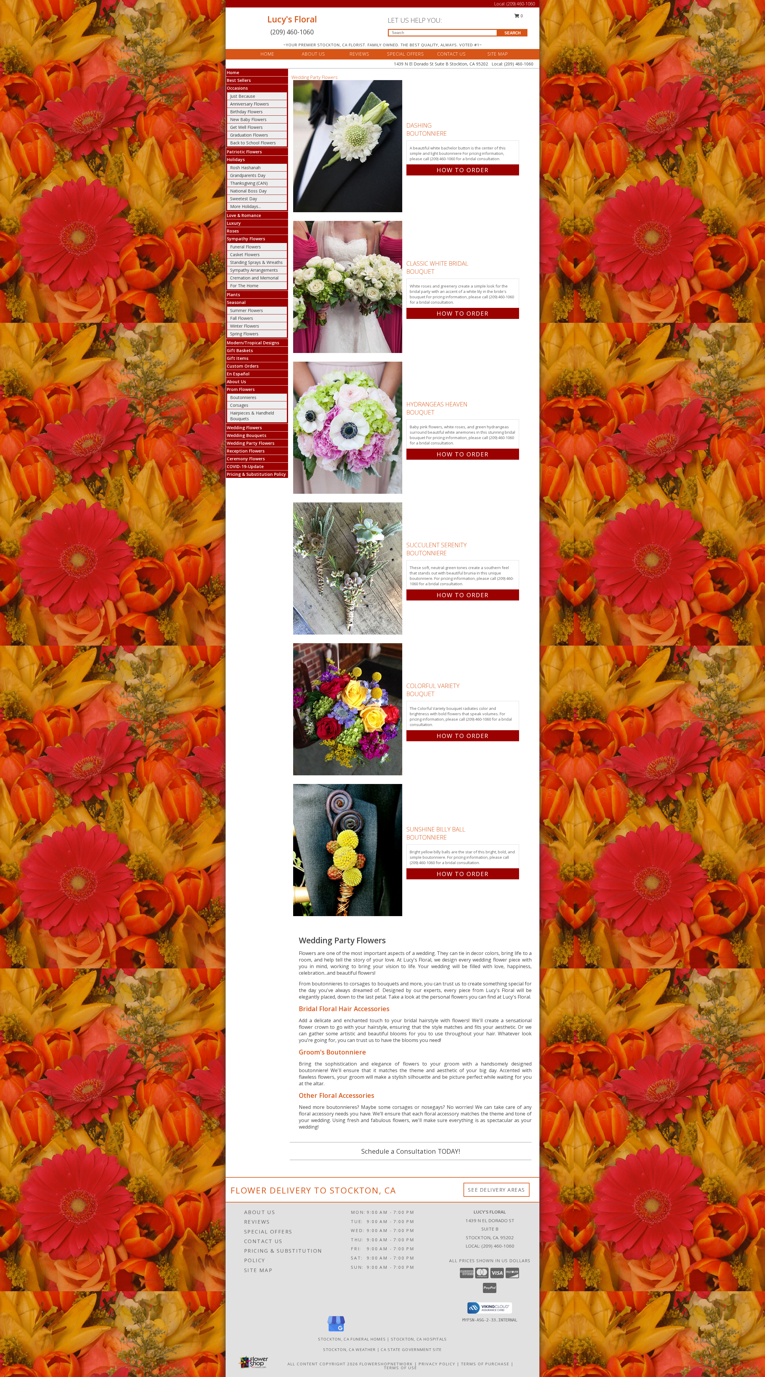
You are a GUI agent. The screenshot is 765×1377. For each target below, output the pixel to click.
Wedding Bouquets (246, 435)
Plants (233, 294)
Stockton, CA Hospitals (419, 1339)
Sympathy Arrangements (254, 270)
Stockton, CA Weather (349, 1349)
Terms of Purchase (485, 1364)
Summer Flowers (246, 310)
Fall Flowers (241, 318)
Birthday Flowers (246, 111)
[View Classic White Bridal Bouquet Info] (348, 287)
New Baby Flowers (248, 119)
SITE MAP (497, 54)
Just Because (242, 96)
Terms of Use (400, 1367)
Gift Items (237, 358)
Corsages (239, 405)
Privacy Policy (437, 1364)
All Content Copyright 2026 (322, 1364)
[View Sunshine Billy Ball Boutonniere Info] (348, 850)
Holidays (236, 159)
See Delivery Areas (496, 1189)
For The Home (244, 285)
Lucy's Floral (292, 19)
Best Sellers (239, 80)
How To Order (463, 170)
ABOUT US (313, 54)
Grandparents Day (247, 175)
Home (233, 72)
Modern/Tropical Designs (253, 343)
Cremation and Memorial (254, 278)
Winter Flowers (244, 326)
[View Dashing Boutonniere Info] (348, 146)
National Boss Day (248, 191)
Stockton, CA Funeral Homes (352, 1339)
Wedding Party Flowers (250, 443)
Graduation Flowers (249, 135)
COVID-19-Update (245, 466)
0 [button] (521, 16)
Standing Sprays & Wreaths (256, 262)
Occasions (237, 88)
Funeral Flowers (245, 247)
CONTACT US (451, 54)
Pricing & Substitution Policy (256, 474)
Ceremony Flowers (246, 458)
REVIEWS (359, 54)
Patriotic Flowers (244, 152)
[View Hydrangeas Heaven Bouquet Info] (348, 428)
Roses (233, 231)
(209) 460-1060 (521, 4)
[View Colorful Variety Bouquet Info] (348, 709)
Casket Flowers (245, 254)
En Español (238, 374)
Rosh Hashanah (245, 167)
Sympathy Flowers (246, 239)
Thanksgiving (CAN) (249, 183)
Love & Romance (244, 215)
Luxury (234, 223)
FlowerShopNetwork (386, 1364)
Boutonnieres (243, 397)
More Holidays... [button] (245, 206)
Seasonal (236, 302)
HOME (267, 54)
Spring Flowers (244, 334)
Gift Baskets (240, 350)
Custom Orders (242, 366)
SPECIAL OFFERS (405, 54)
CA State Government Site (411, 1349)
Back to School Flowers (253, 143)
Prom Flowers (241, 389)
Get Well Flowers (246, 127)
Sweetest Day (243, 198)
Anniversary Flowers (249, 104)
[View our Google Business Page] (336, 1332)
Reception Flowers (245, 451)
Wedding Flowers (244, 427)
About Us (236, 381)
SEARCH (512, 33)
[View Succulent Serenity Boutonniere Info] (348, 568)
